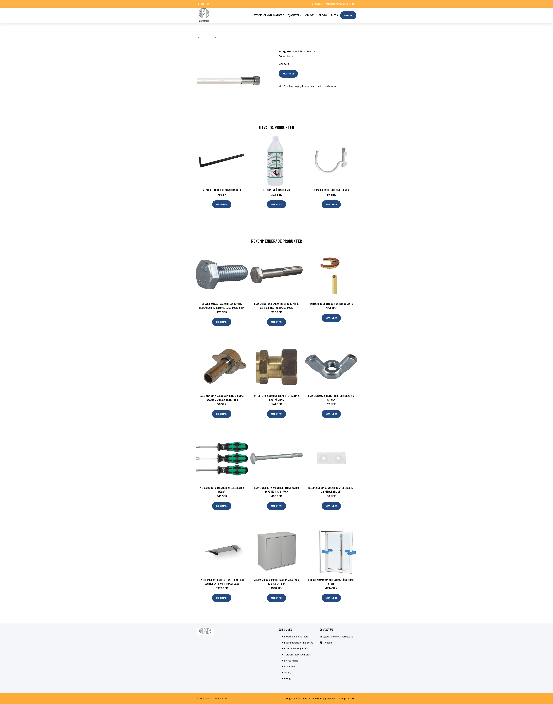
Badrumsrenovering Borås (298, 642)
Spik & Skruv (207, 38)
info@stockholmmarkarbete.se (339, 3)
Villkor (306, 698)
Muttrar (221, 38)
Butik (334, 15)
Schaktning (290, 666)
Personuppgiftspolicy (324, 698)
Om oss (309, 15)
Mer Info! (288, 73)
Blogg (323, 15)
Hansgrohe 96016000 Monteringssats (331, 303)
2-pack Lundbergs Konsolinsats (222, 190)
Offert (348, 15)
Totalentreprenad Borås (297, 654)
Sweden (319, 3)
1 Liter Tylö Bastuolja (276, 190)
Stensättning (291, 660)
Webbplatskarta (346, 698)
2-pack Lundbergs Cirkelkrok (331, 190)
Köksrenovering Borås (296, 648)
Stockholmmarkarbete (269, 15)
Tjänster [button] (293, 15)
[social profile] (208, 4)
